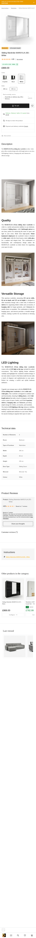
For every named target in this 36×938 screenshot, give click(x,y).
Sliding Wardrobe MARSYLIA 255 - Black (12, 603)
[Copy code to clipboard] (17, 64)
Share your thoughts (18, 524)
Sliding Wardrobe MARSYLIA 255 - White (18, 557)
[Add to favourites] (32, 106)
